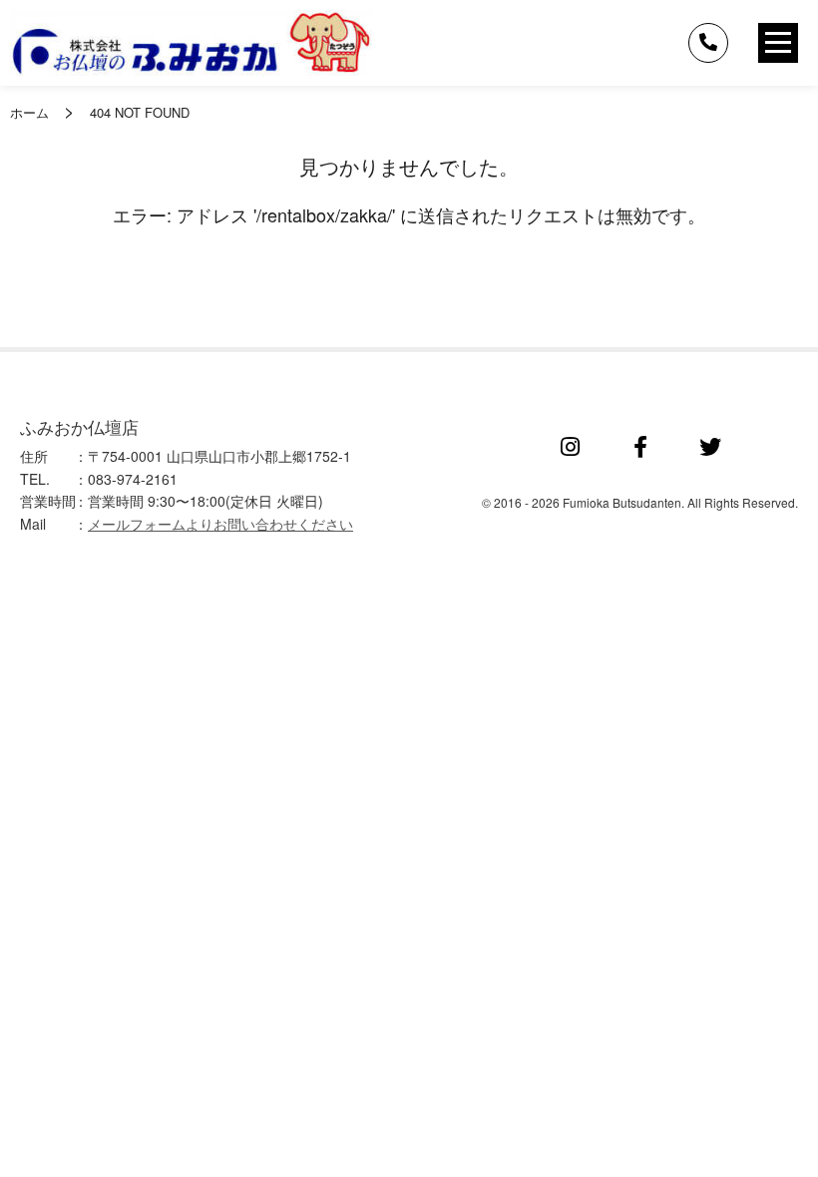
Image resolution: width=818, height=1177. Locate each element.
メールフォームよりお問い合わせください (220, 524)
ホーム (29, 112)
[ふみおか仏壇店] (191, 43)
